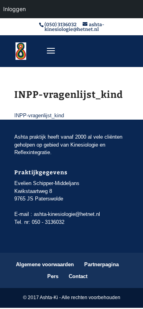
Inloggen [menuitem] (14, 9)
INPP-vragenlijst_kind (39, 115)
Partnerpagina (101, 264)
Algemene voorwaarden (45, 264)
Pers (52, 276)
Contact (78, 276)
